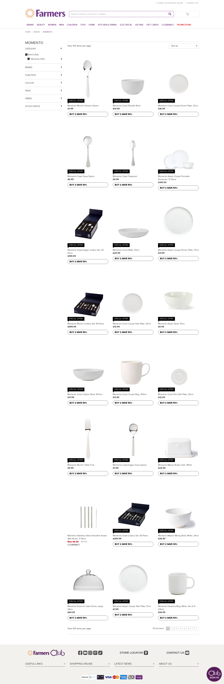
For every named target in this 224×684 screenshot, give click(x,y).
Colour (29, 83)
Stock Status (32, 106)
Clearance (168, 24)
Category (30, 48)
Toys (83, 24)
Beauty (41, 24)
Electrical (126, 24)
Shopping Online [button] (81, 663)
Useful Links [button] (34, 663)
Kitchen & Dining (107, 24)
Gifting (139, 24)
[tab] (45, 664)
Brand (30, 24)
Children (72, 24)
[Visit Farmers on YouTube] (85, 653)
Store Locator (131, 652)
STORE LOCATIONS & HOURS (170, 3)
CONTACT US (192, 3)
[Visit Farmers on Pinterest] (95, 653)
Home (92, 24)
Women (52, 24)
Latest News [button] (123, 663)
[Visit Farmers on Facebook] (80, 653)
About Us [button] (165, 663)
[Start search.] (170, 14)
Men (61, 24)
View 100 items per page (79, 46)
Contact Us (175, 652)
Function (30, 75)
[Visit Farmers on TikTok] (100, 653)
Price (28, 90)
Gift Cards (152, 24)
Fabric (28, 98)
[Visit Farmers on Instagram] (90, 653)
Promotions (184, 24)
